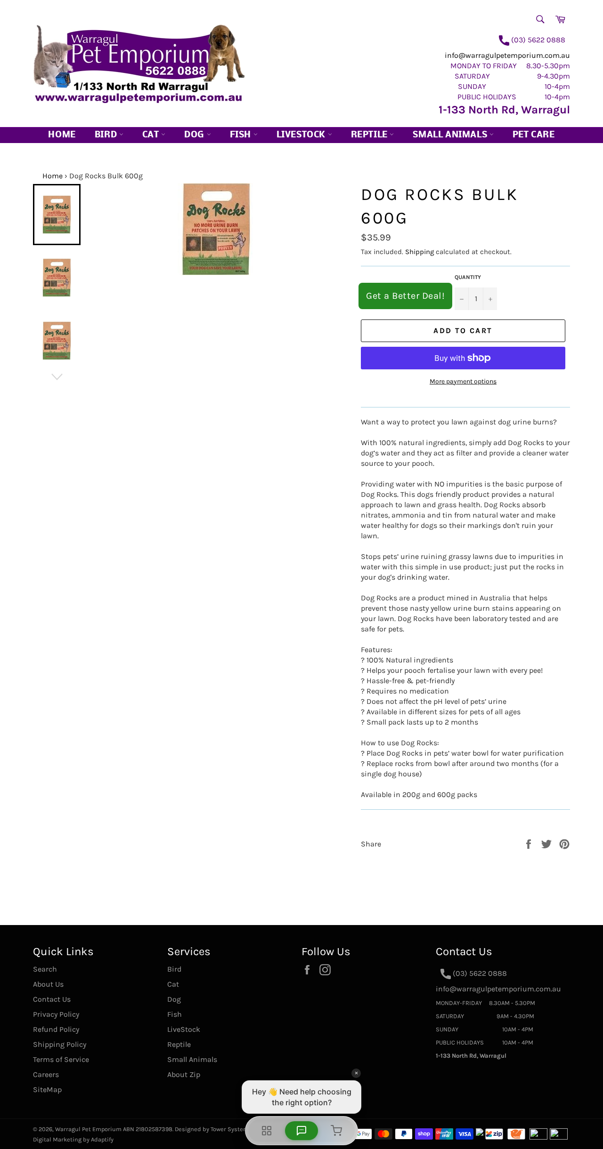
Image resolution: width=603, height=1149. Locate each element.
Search (45, 969)
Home (61, 135)
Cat (151, 135)
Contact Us (52, 999)
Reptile (370, 135)
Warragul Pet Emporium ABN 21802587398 (113, 1129)
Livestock (302, 135)
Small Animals (451, 135)
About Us (48, 984)
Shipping (419, 251)
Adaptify (102, 1139)
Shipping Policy (59, 1044)
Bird (107, 135)
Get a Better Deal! (405, 295)
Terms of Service (61, 1059)
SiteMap (47, 1089)
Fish (241, 135)
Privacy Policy (56, 1014)
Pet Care (534, 135)
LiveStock (183, 1029)
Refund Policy (56, 1029)
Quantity (468, 277)
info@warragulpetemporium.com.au (507, 55)
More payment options (463, 381)
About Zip (183, 1074)
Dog (195, 135)
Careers (46, 1074)
